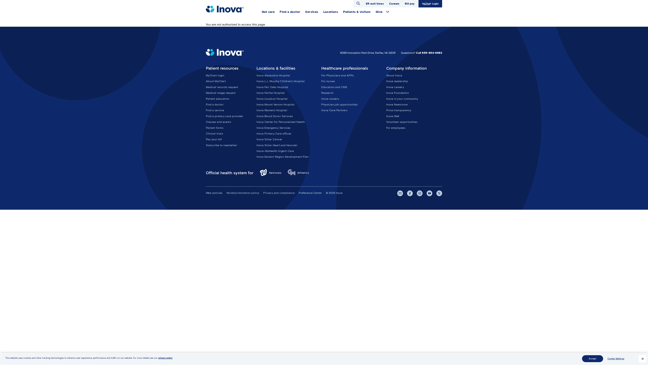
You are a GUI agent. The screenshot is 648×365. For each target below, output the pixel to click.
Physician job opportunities (339, 104)
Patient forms (214, 127)
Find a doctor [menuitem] (290, 12)
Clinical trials (214, 133)
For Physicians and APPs (337, 75)
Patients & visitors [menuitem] (357, 12)
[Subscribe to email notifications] (400, 193)
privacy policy (165, 358)
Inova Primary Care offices (273, 133)
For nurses (328, 81)
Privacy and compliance (279, 192)
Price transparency (398, 110)
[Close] (642, 358)
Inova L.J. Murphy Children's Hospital (280, 81)
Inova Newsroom (397, 104)
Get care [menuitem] (268, 12)
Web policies (214, 192)
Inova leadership (397, 81)
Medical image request (221, 92)
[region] (324, 359)
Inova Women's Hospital (271, 110)
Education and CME (334, 87)
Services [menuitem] (311, 12)
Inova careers (330, 98)
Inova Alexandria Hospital (273, 75)
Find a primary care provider (224, 116)
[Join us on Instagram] (420, 193)
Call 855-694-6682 (429, 52)
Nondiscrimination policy (243, 192)
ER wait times (375, 3)
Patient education (217, 98)
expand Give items (387, 12)
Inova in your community (402, 98)
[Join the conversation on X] (439, 193)
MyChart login (215, 75)
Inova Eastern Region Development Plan (282, 156)
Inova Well (392, 116)
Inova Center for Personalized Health (280, 122)
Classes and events (218, 122)
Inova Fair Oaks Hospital (272, 87)
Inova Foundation (397, 92)
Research (327, 92)
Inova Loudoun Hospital (272, 98)
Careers (394, 3)
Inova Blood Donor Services (274, 116)
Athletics (303, 172)
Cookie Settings (616, 358)
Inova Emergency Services (273, 127)
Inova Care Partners (334, 110)
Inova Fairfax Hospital (270, 92)
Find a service (215, 110)
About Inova (394, 75)
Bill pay (409, 3)
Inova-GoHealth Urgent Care (275, 151)
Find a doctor (215, 104)
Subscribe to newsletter (221, 145)
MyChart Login (430, 3)
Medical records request (222, 87)
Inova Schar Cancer (269, 139)
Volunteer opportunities (401, 122)
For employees (395, 127)
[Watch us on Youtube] (429, 193)
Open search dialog (358, 3)
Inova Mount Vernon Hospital (275, 104)
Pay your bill (214, 139)
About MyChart (216, 81)
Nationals (275, 172)
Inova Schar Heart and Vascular (277, 145)
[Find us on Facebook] (410, 193)
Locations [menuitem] (330, 12)
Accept (592, 358)
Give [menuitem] (379, 12)
